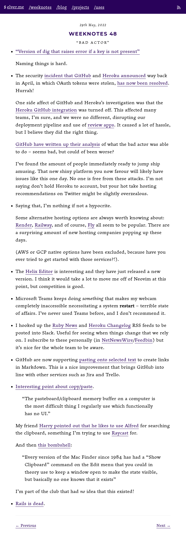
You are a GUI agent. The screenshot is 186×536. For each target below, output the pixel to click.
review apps (101, 125)
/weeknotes (40, 7)
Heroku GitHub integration (46, 110)
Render (24, 225)
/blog (61, 7)
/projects (80, 7)
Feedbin (144, 340)
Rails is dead (30, 504)
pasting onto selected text (107, 360)
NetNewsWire (117, 340)
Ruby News (64, 325)
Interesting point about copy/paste (54, 386)
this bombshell (54, 445)
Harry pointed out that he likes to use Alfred (89, 426)
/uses (99, 7)
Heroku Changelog (110, 325)
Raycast (120, 433)
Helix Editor (39, 271)
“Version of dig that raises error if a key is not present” (78, 51)
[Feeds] (179, 8)
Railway (43, 225)
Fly (91, 225)
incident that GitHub (67, 76)
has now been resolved (142, 83)
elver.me (15, 7)
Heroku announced (124, 76)
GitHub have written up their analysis (58, 144)
